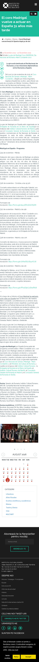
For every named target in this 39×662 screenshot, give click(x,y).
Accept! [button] (28, 657)
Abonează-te (19, 549)
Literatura (10, 494)
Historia (4, 592)
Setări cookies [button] (7, 657)
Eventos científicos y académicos (18, 501)
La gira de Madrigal (15, 55)
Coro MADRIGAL (28, 55)
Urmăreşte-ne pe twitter (15, 618)
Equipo (4, 582)
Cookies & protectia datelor (10, 609)
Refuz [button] (16, 657)
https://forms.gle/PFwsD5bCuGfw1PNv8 (22, 288)
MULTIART (10, 514)
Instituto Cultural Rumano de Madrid (22, 129)
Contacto (4, 605)
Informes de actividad (8, 589)
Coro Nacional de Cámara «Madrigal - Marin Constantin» (20, 77)
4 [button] (24, 449)
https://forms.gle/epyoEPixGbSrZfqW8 (22, 205)
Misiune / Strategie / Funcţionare (12, 579)
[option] (19, 434)
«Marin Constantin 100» (23, 57)
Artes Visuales (11, 497)
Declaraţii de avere (8, 595)
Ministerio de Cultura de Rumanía (23, 364)
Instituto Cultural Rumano (26, 366)
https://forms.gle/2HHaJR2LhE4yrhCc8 (22, 261)
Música (8, 504)
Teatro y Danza (11, 507)
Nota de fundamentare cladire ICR (13, 602)
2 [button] (18, 449)
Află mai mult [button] (13, 650)
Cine (7, 511)
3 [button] (21, 449)
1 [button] (15, 449)
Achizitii (4, 599)
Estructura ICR (6, 586)
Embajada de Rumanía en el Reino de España (17, 127)
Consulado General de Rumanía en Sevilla (20, 131)
